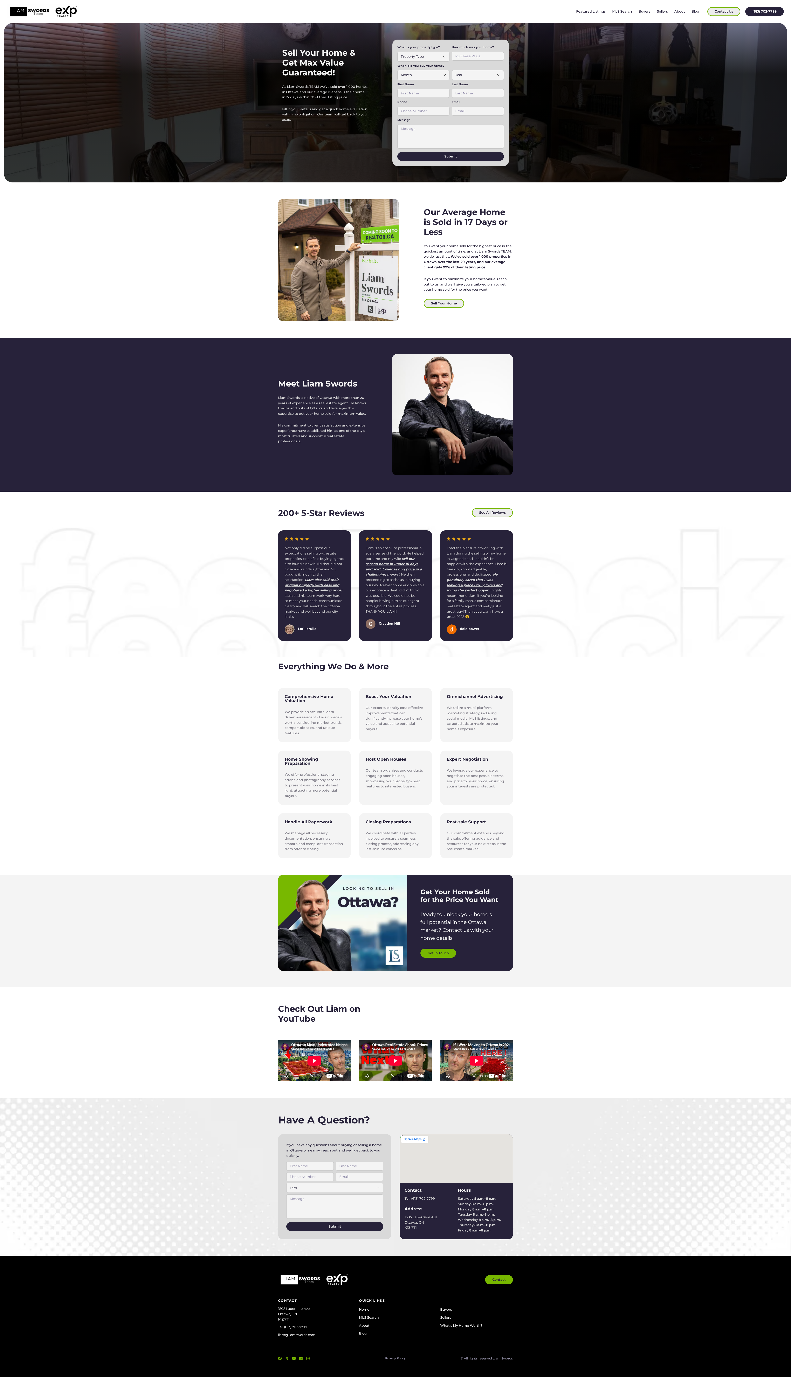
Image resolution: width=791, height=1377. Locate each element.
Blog (695, 11)
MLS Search (622, 11)
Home (364, 1309)
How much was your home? (473, 47)
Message (404, 120)
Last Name (460, 84)
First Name (405, 84)
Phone (402, 102)
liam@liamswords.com (296, 1335)
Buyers (644, 11)
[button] (444, 303)
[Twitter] (287, 1358)
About (679, 11)
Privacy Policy (395, 1358)
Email (456, 102)
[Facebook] (280, 1358)
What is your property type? (418, 47)
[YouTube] (294, 1358)
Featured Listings (591, 11)
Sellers (662, 11)
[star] (286, 539)
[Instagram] (308, 1358)
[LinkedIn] (301, 1358)
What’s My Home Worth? (461, 1326)
